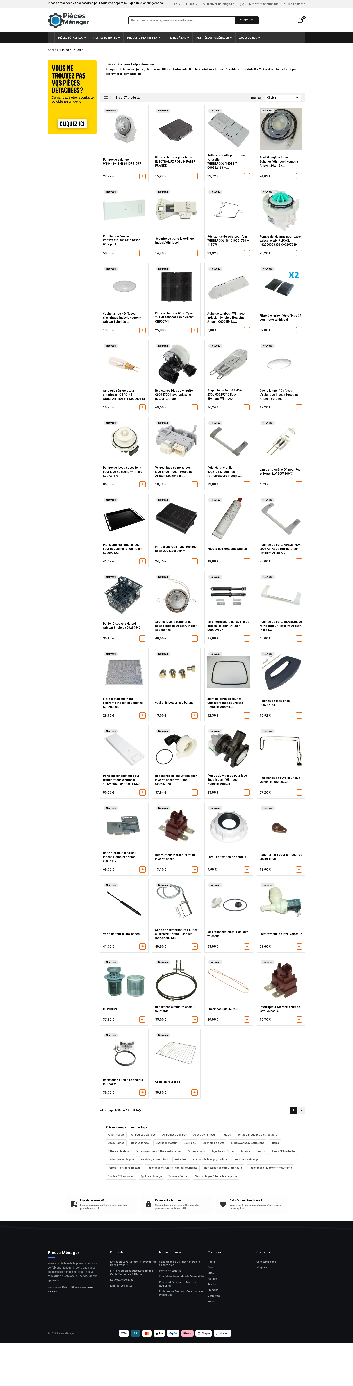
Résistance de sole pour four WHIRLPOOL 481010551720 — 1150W (228, 240)
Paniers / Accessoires (154, 1159)
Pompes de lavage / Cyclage (210, 1159)
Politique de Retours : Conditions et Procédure (181, 1293)
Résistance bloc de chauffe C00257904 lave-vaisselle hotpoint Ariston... (174, 394)
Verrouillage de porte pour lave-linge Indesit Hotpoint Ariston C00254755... (173, 472)
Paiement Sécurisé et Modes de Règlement (178, 1284)
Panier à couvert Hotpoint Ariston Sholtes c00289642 (121, 625)
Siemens (213, 1290)
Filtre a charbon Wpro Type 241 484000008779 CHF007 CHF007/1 (174, 317)
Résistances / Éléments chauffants (270, 1167)
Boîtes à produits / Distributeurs (257, 1134)
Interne (245, 1151)
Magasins (262, 1267)
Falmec (212, 1278)
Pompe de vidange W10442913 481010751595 (122, 161)
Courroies (190, 1142)
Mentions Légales (170, 1270)
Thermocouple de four (222, 1009)
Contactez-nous (266, 1261)
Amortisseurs (116, 1134)
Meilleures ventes (121, 1285)
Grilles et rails (196, 1151)
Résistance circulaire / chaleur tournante (172, 1167)
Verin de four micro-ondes (121, 934)
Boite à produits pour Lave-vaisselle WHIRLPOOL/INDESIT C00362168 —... (226, 161)
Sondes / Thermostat (121, 1176)
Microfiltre (110, 1009)
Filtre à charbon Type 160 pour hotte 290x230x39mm (176, 549)
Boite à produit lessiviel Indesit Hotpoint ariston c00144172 (119, 857)
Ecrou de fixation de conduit (226, 857)
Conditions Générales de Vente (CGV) (182, 1276)
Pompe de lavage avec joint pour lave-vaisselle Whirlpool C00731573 (123, 472)
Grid (106, 97)
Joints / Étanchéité (283, 1151)
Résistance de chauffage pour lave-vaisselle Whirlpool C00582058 (176, 780)
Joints (261, 1151)
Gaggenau (214, 1295)
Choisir (283, 97)
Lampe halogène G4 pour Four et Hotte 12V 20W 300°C (281, 471)
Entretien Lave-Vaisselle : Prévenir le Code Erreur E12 (133, 1263)
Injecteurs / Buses (223, 1151)
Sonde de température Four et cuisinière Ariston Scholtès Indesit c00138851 (176, 934)
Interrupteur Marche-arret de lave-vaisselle (175, 857)
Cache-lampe (116, 1142)
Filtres (275, 1142)
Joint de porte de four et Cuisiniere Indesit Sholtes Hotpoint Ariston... (225, 703)
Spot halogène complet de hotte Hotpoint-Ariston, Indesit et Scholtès (176, 626)
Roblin (212, 1261)
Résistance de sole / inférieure (223, 1167)
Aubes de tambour (204, 1134)
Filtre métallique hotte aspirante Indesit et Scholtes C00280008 (123, 703)
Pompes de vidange (246, 1159)
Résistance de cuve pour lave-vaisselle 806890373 (281, 780)
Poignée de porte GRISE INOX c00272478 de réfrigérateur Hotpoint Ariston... (280, 549)
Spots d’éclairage (151, 1176)
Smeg (211, 1301)
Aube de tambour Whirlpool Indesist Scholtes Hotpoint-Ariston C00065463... (226, 317)
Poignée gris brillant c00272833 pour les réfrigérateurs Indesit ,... (224, 472)
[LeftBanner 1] (72, 97)
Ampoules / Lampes (143, 1134)
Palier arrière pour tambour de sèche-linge (281, 857)
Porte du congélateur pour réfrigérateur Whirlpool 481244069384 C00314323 (121, 780)
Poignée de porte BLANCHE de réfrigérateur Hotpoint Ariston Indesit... (281, 626)
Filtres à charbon (118, 1151)
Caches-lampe (140, 1142)
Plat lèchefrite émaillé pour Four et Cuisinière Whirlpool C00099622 (122, 549)
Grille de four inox (167, 1082)
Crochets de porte (213, 1142)
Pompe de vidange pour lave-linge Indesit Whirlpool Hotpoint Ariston (227, 779)
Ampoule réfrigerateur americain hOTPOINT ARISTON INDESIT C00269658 (124, 394)
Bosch (211, 1267)
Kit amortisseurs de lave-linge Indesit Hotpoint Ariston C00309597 (228, 626)
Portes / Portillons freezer (124, 1167)
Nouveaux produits (122, 1279)
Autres (227, 1134)
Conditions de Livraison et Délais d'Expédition (179, 1263)
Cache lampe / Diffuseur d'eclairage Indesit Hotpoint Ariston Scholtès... (122, 317)
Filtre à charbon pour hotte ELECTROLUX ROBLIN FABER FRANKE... (175, 161)
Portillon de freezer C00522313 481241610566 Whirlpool (121, 240)
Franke (212, 1284)
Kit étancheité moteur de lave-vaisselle (228, 934)
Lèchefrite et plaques (121, 1159)
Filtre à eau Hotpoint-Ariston (227, 549)
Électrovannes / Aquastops (247, 1142)
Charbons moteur (166, 1142)
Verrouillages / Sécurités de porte (216, 1176)
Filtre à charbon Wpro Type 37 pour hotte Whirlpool (281, 317)
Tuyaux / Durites (178, 1176)
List (111, 97)
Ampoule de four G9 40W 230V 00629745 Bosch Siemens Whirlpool (224, 394)
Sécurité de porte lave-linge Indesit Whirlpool (174, 240)
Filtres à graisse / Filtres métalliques (158, 1151)
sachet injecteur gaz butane (174, 702)
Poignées (180, 1159)
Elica (211, 1272)
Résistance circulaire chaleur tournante (175, 1009)
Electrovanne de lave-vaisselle (281, 934)
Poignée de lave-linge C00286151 (275, 703)
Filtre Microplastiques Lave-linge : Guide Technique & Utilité (131, 1272)
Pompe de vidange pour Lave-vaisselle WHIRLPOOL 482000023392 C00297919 (280, 240)
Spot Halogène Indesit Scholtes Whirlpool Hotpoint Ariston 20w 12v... (279, 161)
